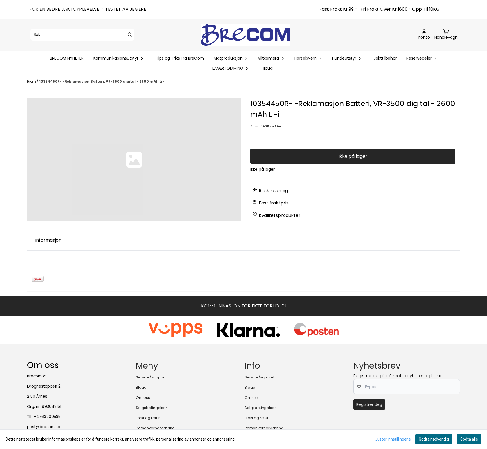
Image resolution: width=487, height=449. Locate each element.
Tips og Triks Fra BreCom (180, 58)
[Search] (130, 34)
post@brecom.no (43, 427)
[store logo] (245, 34)
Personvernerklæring (155, 428)
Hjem (32, 81)
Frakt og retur (148, 417)
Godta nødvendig (434, 439)
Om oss (143, 397)
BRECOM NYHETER (67, 58)
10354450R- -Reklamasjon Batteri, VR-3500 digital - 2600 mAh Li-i (102, 81)
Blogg (141, 387)
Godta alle (469, 439)
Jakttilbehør (385, 58)
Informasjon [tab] (48, 240)
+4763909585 (47, 416)
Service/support (151, 377)
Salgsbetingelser (151, 407)
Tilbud (267, 68)
